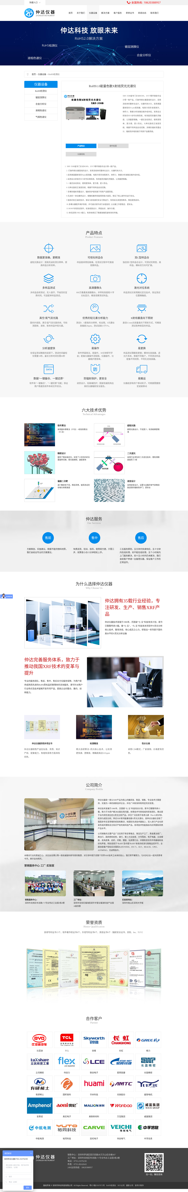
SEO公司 (121, 1185)
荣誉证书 (130, 13)
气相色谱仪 (41, 117)
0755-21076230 (80, 1161)
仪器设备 (93, 13)
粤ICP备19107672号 (97, 1185)
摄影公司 (129, 1185)
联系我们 (154, 13)
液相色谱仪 (41, 110)
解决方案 (105, 13)
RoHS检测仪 (41, 91)
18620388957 (87, 1167)
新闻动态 (142, 13)
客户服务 (118, 13)
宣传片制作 (139, 1185)
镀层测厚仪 (41, 97)
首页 (71, 13)
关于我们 (81, 13)
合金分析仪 (41, 104)
